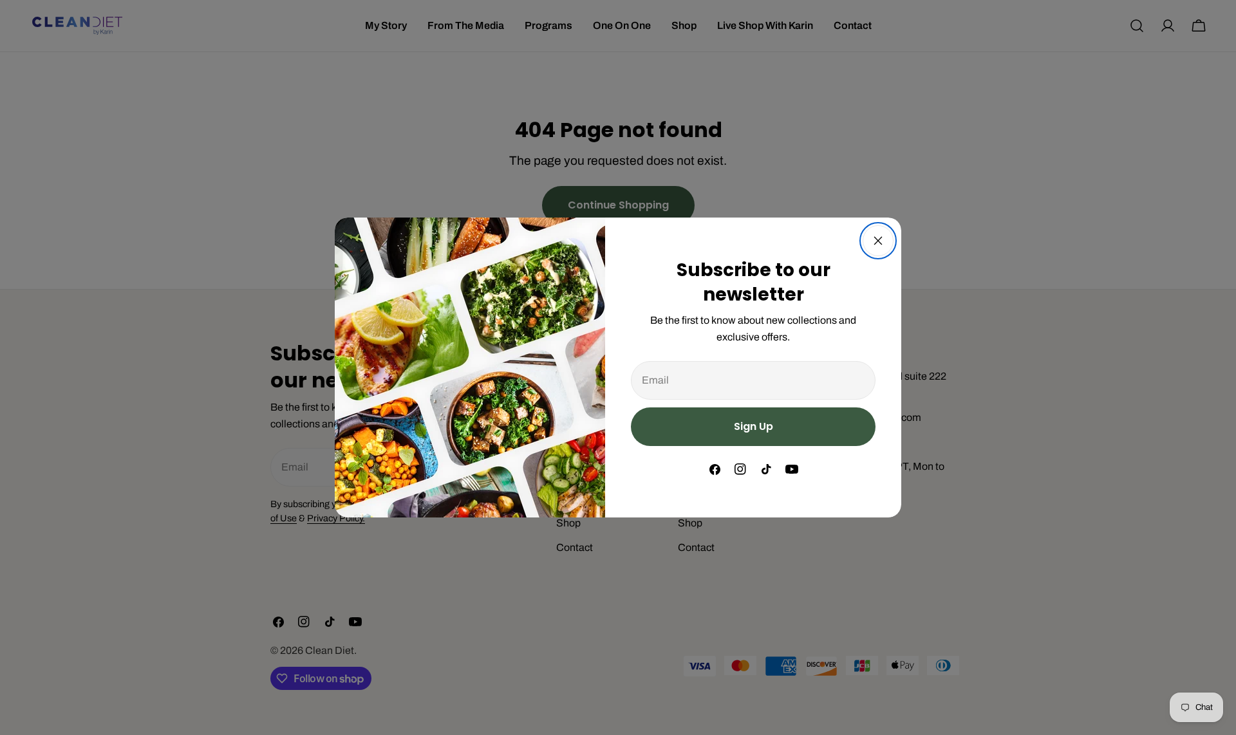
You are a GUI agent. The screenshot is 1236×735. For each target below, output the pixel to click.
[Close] (878, 240)
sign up (753, 426)
